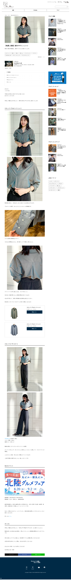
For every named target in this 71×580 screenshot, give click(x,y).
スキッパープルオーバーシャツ (13, 75)
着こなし (58, 185)
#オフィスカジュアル (16, 55)
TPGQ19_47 (7, 438)
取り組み (35, 10)
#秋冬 (17, 53)
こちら (9, 516)
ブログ (58, 10)
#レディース (8, 53)
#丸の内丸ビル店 (8, 55)
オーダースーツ (52, 190)
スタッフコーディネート (12, 77)
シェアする (25, 554)
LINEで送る (39, 554)
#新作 (13, 53)
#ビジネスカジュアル (25, 55)
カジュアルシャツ (52, 183)
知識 (13, 10)
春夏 (59, 190)
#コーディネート (28, 53)
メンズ (50, 181)
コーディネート (52, 187)
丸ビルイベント (10, 79)
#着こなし (21, 53)
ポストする (12, 554)
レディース (56, 181)
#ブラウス (34, 53)
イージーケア (52, 185)
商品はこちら (34, 328)
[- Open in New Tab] (26, 568)
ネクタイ (60, 183)
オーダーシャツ (61, 187)
